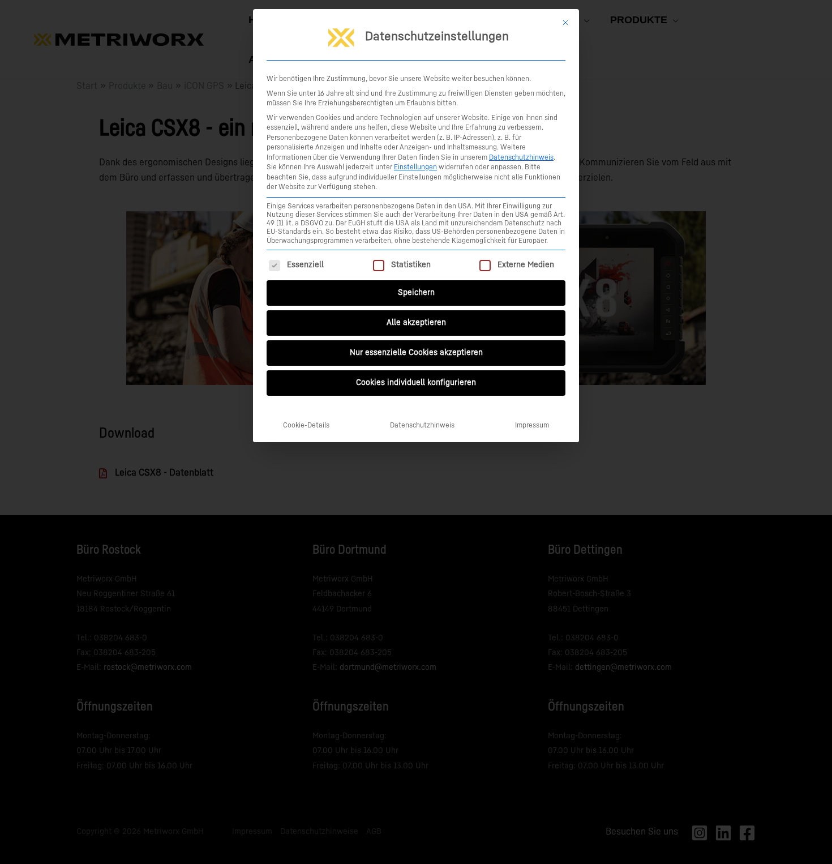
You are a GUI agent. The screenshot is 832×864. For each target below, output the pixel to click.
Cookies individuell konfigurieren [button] (416, 383)
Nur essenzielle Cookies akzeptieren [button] (416, 353)
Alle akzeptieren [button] (416, 323)
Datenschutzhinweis (521, 157)
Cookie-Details (306, 425)
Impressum (532, 425)
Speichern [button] (416, 293)
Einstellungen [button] (415, 167)
